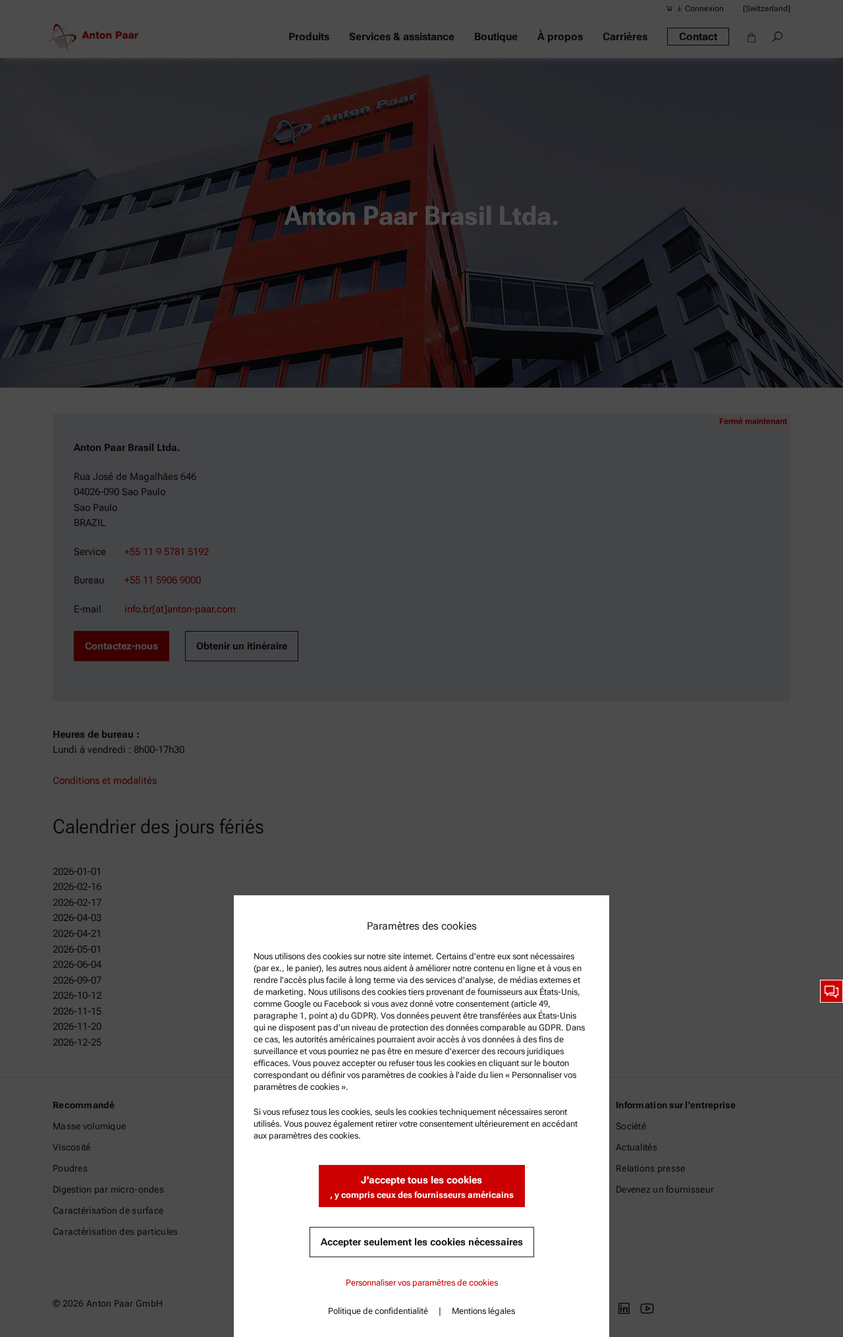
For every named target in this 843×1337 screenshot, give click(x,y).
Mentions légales (483, 1311)
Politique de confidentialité (378, 1311)
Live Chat (831, 991)
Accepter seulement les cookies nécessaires (422, 1242)
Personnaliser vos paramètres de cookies (422, 1283)
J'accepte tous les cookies (422, 1187)
